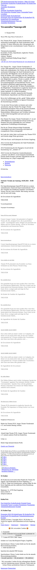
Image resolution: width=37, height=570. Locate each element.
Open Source (5, 525)
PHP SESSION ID (9, 547)
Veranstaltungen (10, 161)
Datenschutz (24, 525)
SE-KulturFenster (16, 17)
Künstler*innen (16, 12)
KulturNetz (12, 3)
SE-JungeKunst (14, 19)
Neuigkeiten (4, 3)
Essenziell (6, 532)
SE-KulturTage (31, 3)
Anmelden (4, 7)
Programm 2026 (6, 17)
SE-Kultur (31, 1)
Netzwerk (8, 165)
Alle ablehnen (29, 558)
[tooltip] (6, 61)
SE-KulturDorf (27, 17)
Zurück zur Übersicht (7, 446)
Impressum (14, 525)
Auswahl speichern (7, 558)
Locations (4, 14)
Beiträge (7, 163)
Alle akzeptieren (18, 558)
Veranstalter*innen (27, 12)
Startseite (3, 10)
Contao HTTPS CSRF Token (12, 537)
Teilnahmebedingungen (8, 21)
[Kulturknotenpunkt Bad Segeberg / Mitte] (14, 1)
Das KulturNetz (6, 12)
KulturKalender (21, 3)
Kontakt (18, 506)
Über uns (4, 5)
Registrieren (11, 7)
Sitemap (32, 525)
